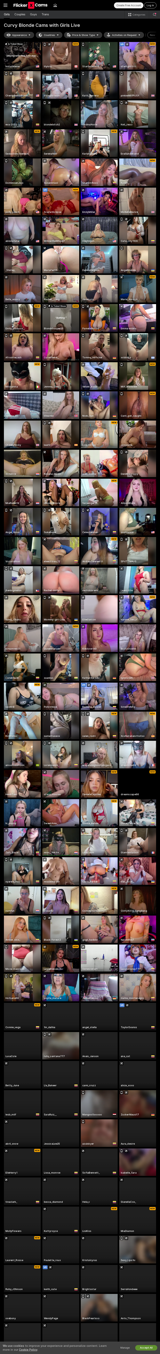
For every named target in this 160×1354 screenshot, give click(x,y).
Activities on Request (124, 35)
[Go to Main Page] (30, 5)
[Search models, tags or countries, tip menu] (154, 14)
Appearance (19, 35)
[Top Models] (55, 5)
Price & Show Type (83, 35)
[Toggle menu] (5, 5)
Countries (49, 35)
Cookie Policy (28, 1349)
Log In (150, 5)
